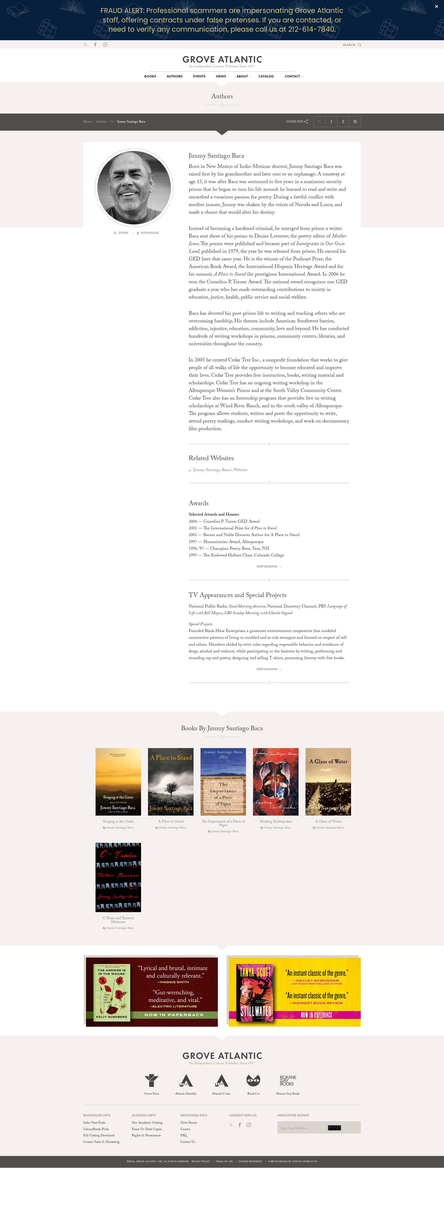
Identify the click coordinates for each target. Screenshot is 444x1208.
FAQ (183, 1136)
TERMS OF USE (224, 1161)
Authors (101, 122)
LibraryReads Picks (96, 1129)
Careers (185, 1129)
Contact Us (187, 1142)
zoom (123, 233)
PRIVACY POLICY (200, 1161)
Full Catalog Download (98, 1136)
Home (87, 122)
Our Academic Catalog (147, 1123)
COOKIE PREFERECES (250, 1161)
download (149, 233)
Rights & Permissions (146, 1136)
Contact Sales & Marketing (101, 1142)
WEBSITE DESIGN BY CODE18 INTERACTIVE (292, 1161)
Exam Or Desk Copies (147, 1129)
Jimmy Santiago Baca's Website (220, 470)
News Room (188, 1123)
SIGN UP (334, 1127)
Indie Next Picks (94, 1123)
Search (349, 45)
